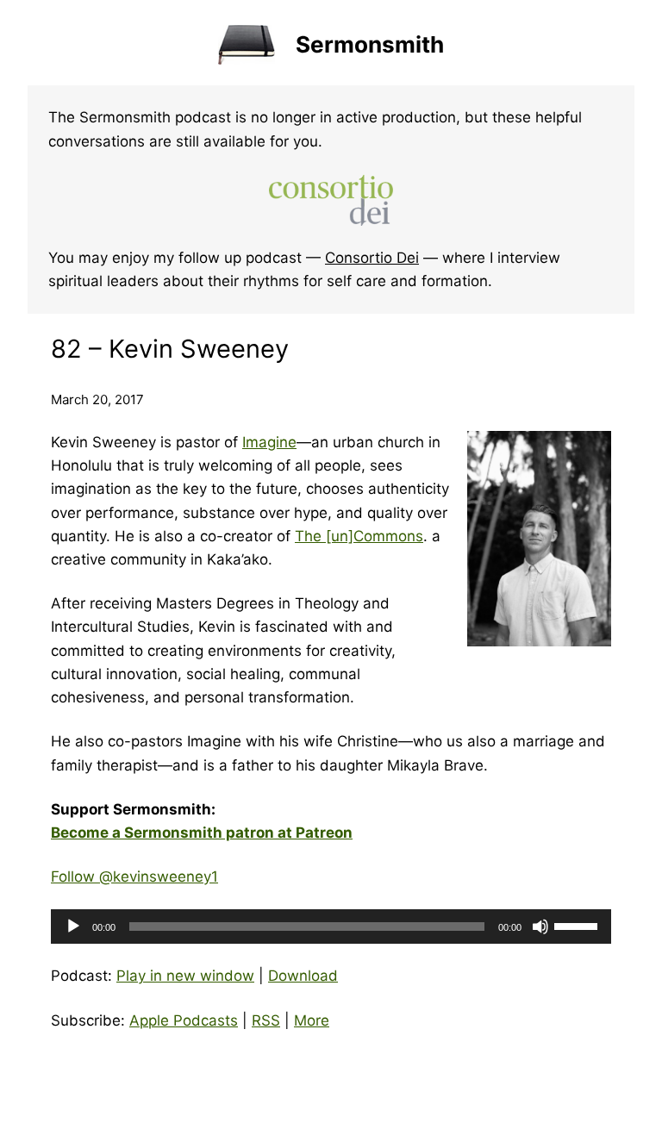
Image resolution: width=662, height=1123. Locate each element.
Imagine (269, 442)
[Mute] (540, 926)
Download (303, 975)
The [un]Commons (359, 536)
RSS (266, 1020)
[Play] (73, 926)
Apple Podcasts (183, 1020)
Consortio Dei (372, 257)
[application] (331, 926)
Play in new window (185, 975)
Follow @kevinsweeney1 (134, 876)
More (311, 1020)
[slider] (578, 924)
